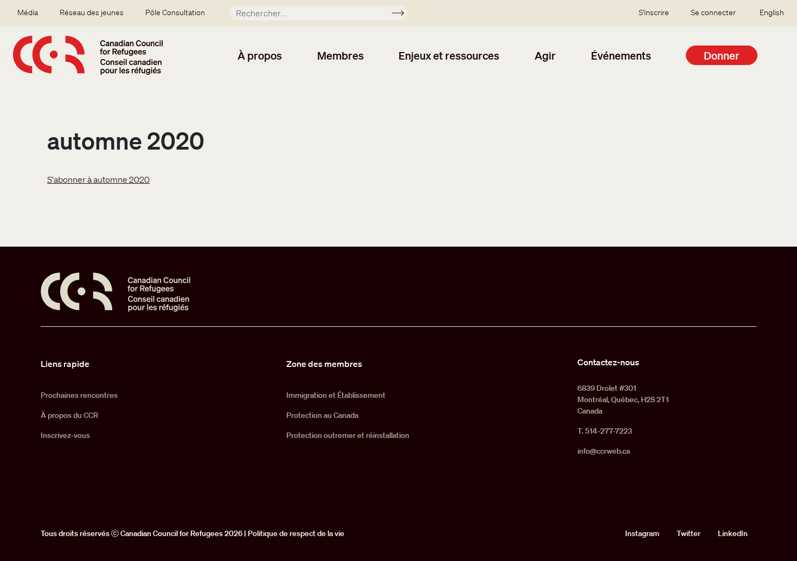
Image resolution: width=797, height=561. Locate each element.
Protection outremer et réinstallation (347, 435)
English (772, 12)
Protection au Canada (322, 415)
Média (27, 12)
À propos (259, 55)
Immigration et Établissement (335, 395)
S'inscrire (654, 12)
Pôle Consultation (175, 12)
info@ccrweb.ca (603, 451)
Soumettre (402, 14)
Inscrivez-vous (65, 435)
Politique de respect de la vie (296, 533)
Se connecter (713, 12)
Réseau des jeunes (92, 12)
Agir (545, 55)
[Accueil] (88, 55)
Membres (340, 55)
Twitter (688, 533)
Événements (621, 55)
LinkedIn (733, 533)
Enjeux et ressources (448, 55)
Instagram (642, 533)
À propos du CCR (69, 415)
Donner (722, 55)
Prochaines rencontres (79, 395)
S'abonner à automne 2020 (98, 179)
